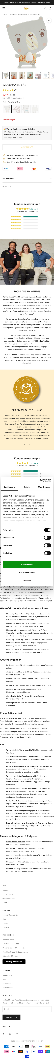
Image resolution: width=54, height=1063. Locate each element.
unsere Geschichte (10, 915)
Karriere (6, 927)
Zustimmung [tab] (9, 487)
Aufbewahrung (12, 848)
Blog (4, 919)
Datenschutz (8, 975)
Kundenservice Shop (11, 944)
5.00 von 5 (33, 209)
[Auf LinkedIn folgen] (17, 1033)
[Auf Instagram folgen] (10, 1033)
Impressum (7, 983)
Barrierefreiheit (8, 988)
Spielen (5, 890)
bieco (5, 14)
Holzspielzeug (11, 862)
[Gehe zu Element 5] (38, 75)
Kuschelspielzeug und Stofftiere (19, 869)
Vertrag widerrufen (14, 961)
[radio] (7, 109)
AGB (4, 979)
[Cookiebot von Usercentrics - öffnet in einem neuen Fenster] (40, 480)
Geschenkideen (12, 855)
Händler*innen (8, 940)
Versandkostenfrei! (17, 98)
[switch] (47, 538)
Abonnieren (11, 1017)
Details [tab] (27, 487)
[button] (8, 90)
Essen (5, 903)
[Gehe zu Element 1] (6, 75)
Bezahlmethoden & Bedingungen (15, 952)
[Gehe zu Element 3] (22, 75)
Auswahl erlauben (27, 572)
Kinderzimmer (8, 894)
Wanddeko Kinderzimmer (18, 14)
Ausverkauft (27, 147)
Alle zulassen (27, 564)
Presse (5, 923)
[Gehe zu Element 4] (30, 75)
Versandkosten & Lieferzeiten (14, 948)
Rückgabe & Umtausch (11, 956)
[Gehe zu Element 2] (14, 75)
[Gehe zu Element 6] (46, 75)
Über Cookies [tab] (44, 487)
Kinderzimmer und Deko (15, 842)
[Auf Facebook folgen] (4, 1033)
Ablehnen (27, 581)
